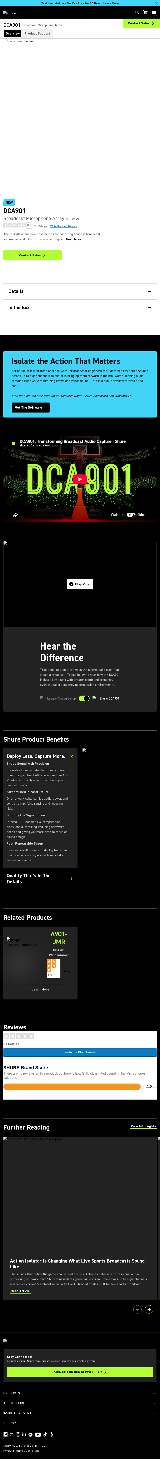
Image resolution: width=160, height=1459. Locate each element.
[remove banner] (156, 3)
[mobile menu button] (154, 12)
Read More (73, 239)
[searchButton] (137, 12)
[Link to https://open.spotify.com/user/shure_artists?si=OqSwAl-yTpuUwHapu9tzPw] (30, 1434)
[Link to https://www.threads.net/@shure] (51, 1434)
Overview (13, 33)
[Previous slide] (137, 1309)
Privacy (7, 1451)
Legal (37, 1451)
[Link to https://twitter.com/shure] (12, 1434)
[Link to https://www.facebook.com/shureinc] (5, 1434)
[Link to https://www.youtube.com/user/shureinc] (38, 1435)
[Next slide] (149, 1309)
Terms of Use (23, 1451)
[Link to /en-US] (12, 12)
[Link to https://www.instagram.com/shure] (18, 1434)
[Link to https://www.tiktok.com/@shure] (45, 1434)
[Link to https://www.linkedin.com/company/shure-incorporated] (24, 1434)
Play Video (83, 584)
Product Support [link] (37, 33)
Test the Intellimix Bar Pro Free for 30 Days (80, 3)
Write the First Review (63, 226)
